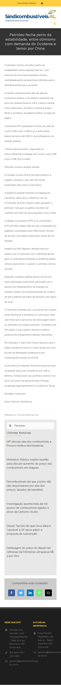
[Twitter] (21, 593)
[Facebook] (11, 593)
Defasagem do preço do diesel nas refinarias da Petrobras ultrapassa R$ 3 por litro (30, 552)
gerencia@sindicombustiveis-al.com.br (18, 663)
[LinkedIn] (30, 593)
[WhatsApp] (39, 593)
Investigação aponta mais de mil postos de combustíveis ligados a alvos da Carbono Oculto (28, 507)
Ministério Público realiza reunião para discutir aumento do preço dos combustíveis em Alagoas (29, 463)
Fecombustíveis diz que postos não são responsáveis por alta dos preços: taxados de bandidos (29, 485)
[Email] (48, 593)
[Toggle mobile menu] (55, 23)
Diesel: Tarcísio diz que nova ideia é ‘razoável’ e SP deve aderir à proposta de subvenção (29, 529)
